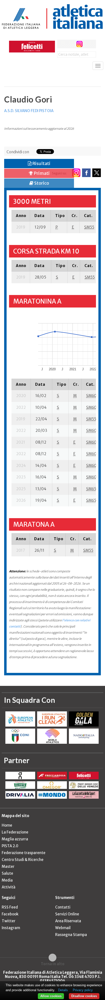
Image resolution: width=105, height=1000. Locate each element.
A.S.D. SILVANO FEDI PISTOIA (28, 110)
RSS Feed (10, 907)
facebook (61, 44)
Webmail (63, 927)
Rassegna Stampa (71, 934)
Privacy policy (83, 990)
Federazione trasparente (23, 852)
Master (8, 866)
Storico (41, 183)
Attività (8, 887)
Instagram (11, 927)
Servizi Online (67, 914)
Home (7, 825)
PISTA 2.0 (10, 846)
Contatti (62, 907)
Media (7, 880)
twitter (70, 44)
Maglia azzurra (15, 839)
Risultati (41, 163)
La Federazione (15, 832)
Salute (7, 873)
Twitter (8, 921)
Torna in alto (52, 964)
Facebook (10, 914)
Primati (41, 173)
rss (88, 44)
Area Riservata (68, 921)
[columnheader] (20, 215)
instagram (79, 44)
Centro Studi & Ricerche (22, 859)
